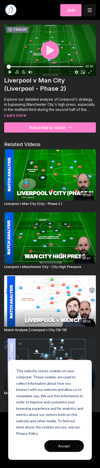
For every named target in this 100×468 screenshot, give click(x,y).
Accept (64, 446)
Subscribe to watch (47, 127)
